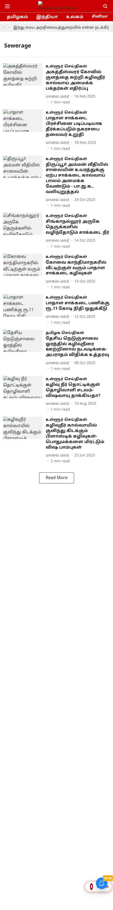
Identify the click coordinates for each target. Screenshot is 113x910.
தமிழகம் (17, 17)
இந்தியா (47, 17)
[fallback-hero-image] (24, 84)
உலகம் (74, 17)
